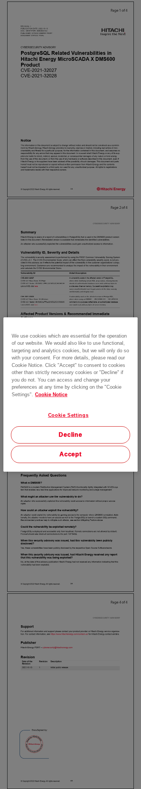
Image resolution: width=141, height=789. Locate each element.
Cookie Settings (68, 415)
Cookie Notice (51, 394)
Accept (70, 454)
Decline (70, 434)
